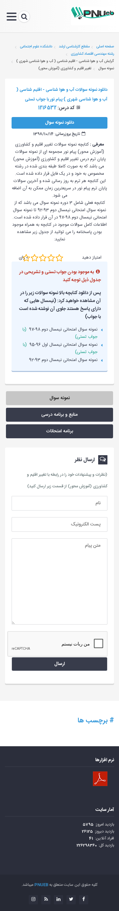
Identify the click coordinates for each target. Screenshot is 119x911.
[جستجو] (24, 17)
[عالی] (59, 258)
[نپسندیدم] (34, 258)
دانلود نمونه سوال (59, 122)
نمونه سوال (60, 398)
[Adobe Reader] (100, 778)
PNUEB (41, 884)
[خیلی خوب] (51, 258)
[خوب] (43, 258)
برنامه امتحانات (59, 431)
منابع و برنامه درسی (59, 415)
